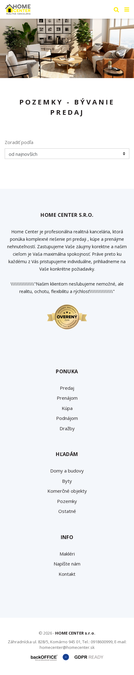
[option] (67, 48)
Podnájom (67, 418)
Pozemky (67, 501)
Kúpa (67, 408)
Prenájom (67, 398)
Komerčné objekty (67, 491)
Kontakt (67, 574)
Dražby (67, 428)
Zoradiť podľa (19, 142)
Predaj (67, 388)
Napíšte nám (67, 564)
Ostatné (67, 511)
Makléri (67, 554)
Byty (67, 481)
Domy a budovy (67, 471)
